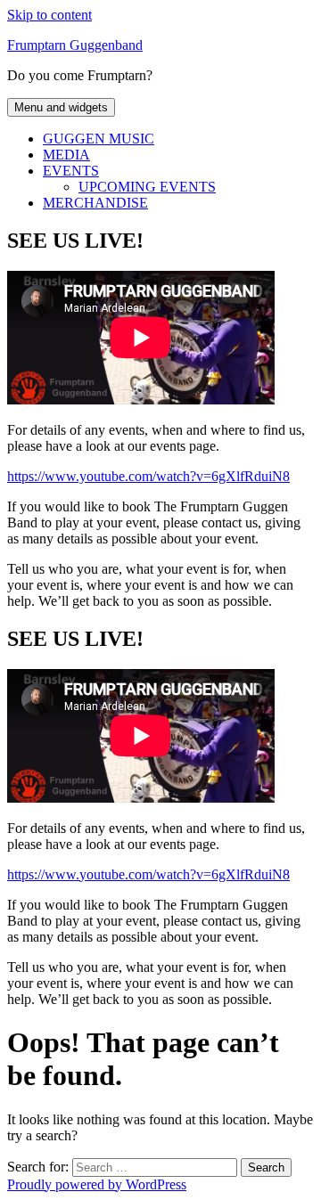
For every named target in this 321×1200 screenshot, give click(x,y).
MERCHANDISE (95, 202)
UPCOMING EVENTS (147, 186)
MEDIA (66, 154)
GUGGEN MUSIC (98, 138)
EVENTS (71, 170)
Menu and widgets (61, 107)
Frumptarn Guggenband (75, 45)
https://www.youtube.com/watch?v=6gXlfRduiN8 (148, 476)
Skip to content (49, 14)
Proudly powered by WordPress (96, 1184)
